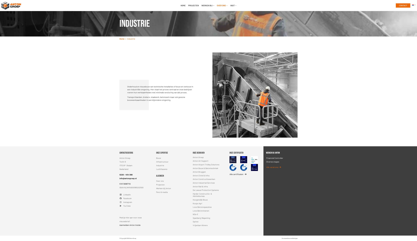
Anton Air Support (200, 161)
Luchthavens (161, 169)
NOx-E (195, 214)
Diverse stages (272, 162)
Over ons (160, 181)
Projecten (160, 184)
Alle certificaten (237, 174)
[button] (414, 5)
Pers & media (162, 192)
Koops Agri (197, 203)
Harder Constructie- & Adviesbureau (202, 195)
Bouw (158, 158)
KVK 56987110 (125, 184)
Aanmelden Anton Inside (130, 225)
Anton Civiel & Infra (201, 175)
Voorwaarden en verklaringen (290, 238)
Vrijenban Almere (200, 225)
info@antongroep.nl (128, 178)
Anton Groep (198, 157)
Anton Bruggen (199, 172)
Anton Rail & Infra (200, 186)
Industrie (160, 165)
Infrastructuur (162, 162)
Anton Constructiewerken (204, 179)
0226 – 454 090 (126, 174)
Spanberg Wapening (201, 218)
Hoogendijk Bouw (200, 200)
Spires (195, 221)
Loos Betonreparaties (202, 207)
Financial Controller (274, 158)
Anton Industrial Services (204, 183)
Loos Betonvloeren (201, 211)
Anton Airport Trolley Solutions (206, 164)
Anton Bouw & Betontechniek (205, 168)
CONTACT (403, 5)
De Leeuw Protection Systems (206, 190)
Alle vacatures (272, 167)
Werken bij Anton (163, 188)
